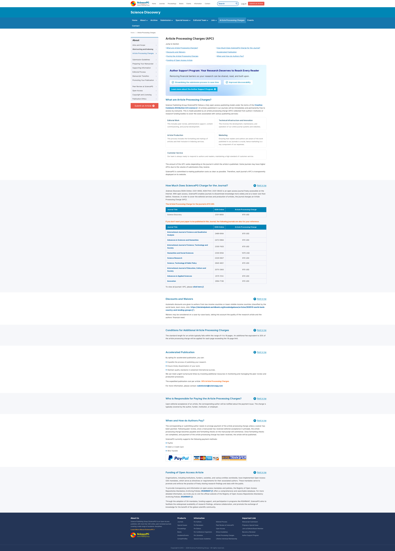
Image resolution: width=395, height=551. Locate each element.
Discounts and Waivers (175, 52)
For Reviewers (198, 525)
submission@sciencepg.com (210, 386)
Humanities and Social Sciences (180, 253)
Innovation (171, 281)
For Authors (197, 522)
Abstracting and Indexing (142, 49)
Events (188, 3)
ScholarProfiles (182, 539)
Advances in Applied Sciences (179, 276)
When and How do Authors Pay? (230, 56)
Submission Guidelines (141, 60)
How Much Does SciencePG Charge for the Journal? (238, 48)
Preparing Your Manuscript (142, 64)
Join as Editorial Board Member (252, 528)
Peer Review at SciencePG (142, 86)
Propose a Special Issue (250, 525)
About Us (135, 518)
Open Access (137, 91)
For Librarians (198, 535)
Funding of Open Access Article (179, 60)
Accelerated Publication (227, 52)
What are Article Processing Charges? (182, 48)
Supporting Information (141, 68)
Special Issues (182, 20)
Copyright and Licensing (142, 95)
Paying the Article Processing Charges (182, 56)
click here (197, 287)
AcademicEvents (183, 535)
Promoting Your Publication (143, 80)
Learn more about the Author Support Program (192, 89)
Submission (165, 20)
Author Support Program (250, 535)
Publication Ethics (139, 99)
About (143, 20)
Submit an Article (256, 4)
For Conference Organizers (203, 532)
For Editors (197, 528)
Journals (162, 3)
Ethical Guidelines (222, 532)
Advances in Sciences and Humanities (183, 240)
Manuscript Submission (250, 522)
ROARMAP (206, 491)
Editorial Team (200, 20)
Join (213, 20)
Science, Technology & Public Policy (182, 263)
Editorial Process (139, 72)
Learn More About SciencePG (142, 530)
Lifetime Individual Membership (226, 539)
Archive (153, 20)
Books (181, 3)
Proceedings (172, 3)
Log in (243, 4)
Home (154, 3)
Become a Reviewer (249, 532)
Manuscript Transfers (140, 76)
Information (198, 3)
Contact (207, 3)
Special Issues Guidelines (202, 539)
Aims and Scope (138, 45)
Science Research (174, 258)
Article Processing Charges (232, 20)
